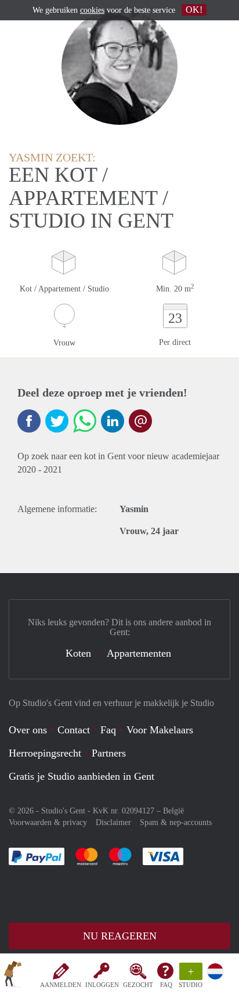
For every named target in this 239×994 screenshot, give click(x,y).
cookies (92, 10)
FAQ (166, 984)
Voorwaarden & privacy (48, 822)
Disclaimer (113, 822)
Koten (78, 653)
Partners (109, 753)
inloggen (102, 984)
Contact (73, 730)
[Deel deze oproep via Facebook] (29, 421)
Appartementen (139, 653)
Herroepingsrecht (45, 753)
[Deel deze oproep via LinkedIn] (112, 421)
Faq (108, 730)
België (173, 810)
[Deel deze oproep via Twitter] (56, 421)
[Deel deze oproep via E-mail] (140, 421)
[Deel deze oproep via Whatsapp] (84, 421)
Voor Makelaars (159, 730)
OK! (194, 10)
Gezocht (138, 984)
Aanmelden (60, 984)
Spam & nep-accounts (176, 822)
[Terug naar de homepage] (12, 976)
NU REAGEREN (120, 936)
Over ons (28, 730)
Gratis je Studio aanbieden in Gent (81, 776)
